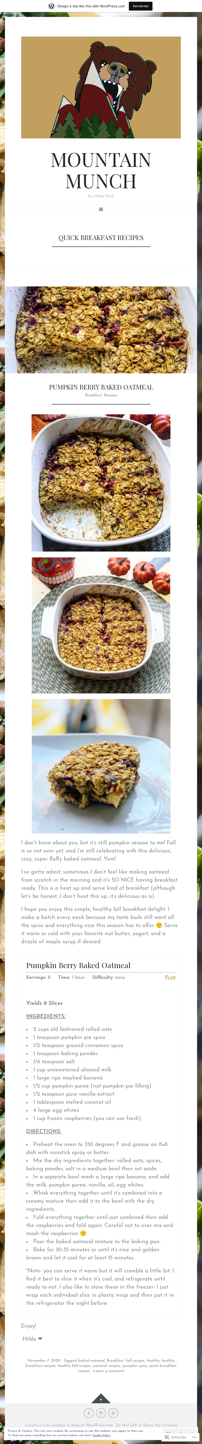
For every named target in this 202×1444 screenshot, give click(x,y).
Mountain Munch (101, 169)
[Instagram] (101, 1413)
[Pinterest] (113, 1413)
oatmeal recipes (106, 1366)
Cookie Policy (101, 1435)
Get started (141, 6)
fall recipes (135, 1361)
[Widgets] (101, 1398)
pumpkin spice (134, 1366)
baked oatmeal (91, 1361)
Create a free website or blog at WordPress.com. (69, 1425)
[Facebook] (89, 1413)
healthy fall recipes (74, 1366)
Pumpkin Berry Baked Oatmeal (101, 386)
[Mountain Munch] (101, 87)
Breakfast (93, 395)
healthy (153, 1361)
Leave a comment (108, 1371)
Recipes (110, 395)
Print (170, 977)
